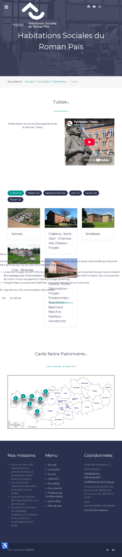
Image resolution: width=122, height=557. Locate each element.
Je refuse (15, 298)
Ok (4, 298)
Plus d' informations (61, 302)
